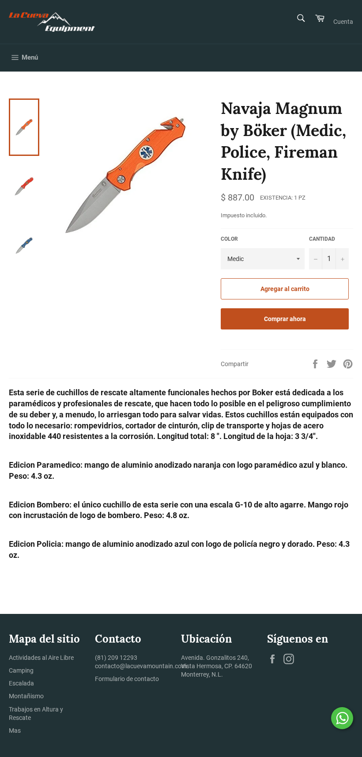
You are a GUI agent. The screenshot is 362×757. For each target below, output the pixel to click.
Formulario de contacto (127, 678)
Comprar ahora (285, 318)
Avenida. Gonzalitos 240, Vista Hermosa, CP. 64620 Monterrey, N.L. (216, 666)
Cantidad (322, 239)
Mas (15, 730)
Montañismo (26, 696)
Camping (21, 670)
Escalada (21, 683)
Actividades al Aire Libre (41, 657)
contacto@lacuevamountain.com (141, 666)
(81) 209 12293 (116, 657)
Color (229, 239)
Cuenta (343, 21)
